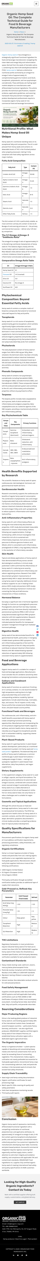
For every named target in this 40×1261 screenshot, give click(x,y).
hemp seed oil (12, 70)
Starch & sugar (20, 1239)
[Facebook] (37, 626)
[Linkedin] (37, 635)
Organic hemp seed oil (10, 55)
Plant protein (32, 1239)
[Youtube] (18, 1255)
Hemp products (8, 1239)
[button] (20, 1202)
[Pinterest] (37, 632)
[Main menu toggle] (36, 4)
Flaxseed (6, 274)
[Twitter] (37, 629)
